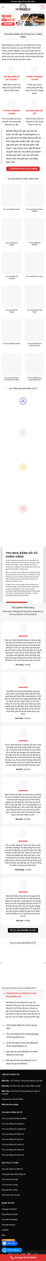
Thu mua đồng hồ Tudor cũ (12, 1139)
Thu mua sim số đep (10, 1179)
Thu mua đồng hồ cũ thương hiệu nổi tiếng (11, 379)
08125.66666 (18, 1099)
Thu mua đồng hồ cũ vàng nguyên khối (34, 379)
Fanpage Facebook (9, 1209)
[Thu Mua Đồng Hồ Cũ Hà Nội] (23, 7)
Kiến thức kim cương (10, 1104)
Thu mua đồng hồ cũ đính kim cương (34, 344)
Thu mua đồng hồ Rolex (11, 209)
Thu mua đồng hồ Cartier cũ (13, 1150)
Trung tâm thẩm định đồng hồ (13, 1174)
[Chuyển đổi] (4, 993)
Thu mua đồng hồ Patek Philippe (34, 210)
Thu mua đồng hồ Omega (11, 311)
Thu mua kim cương (10, 1185)
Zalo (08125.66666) (9, 1219)
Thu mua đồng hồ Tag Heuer (34, 311)
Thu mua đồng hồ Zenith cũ (13, 1144)
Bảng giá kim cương (10, 1190)
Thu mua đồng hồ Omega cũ (13, 1124)
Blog (3, 1235)
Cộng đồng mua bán (10, 1214)
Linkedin (5, 1230)
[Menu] (3, 7)
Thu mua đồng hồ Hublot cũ (13, 1134)
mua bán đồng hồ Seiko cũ (12, 1169)
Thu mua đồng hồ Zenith (11, 343)
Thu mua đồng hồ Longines (11, 277)
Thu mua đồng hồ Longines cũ (14, 1129)
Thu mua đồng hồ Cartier (34, 276)
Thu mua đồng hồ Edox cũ (23, 971)
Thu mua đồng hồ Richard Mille (14, 1118)
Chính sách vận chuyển (11, 1195)
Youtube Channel (8, 1225)
